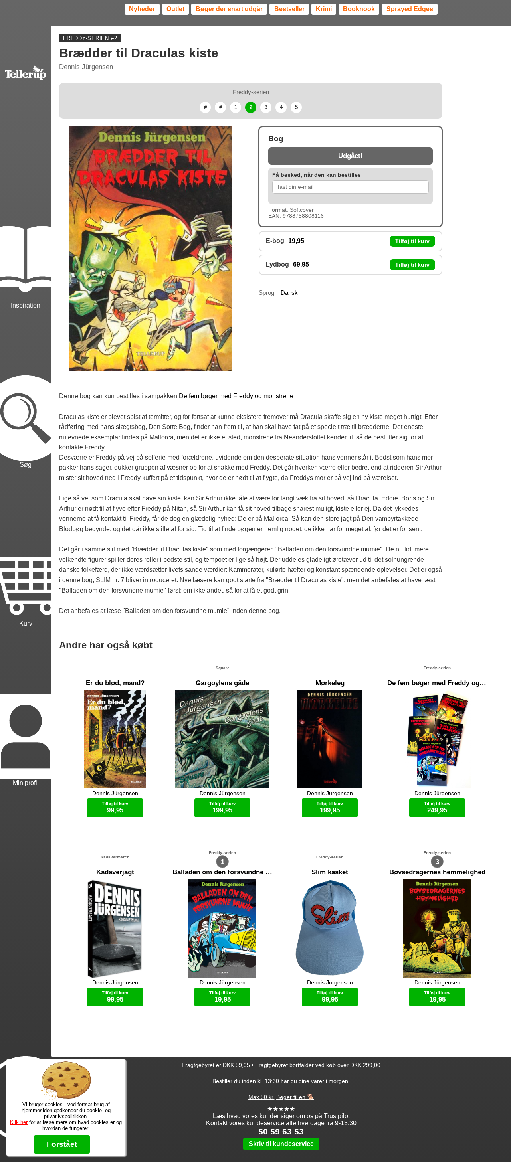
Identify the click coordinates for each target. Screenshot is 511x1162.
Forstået (62, 1144)
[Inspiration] (25, 230)
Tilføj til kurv (412, 241)
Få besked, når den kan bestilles (316, 175)
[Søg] (25, 389)
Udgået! (350, 156)
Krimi (324, 9)
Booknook (359, 9)
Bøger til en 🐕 (295, 1097)
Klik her (19, 1122)
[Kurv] (25, 549)
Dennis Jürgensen (86, 67)
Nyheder (142, 9)
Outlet (175, 9)
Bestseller (289, 9)
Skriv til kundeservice (281, 1143)
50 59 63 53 (281, 1131)
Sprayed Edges (409, 9)
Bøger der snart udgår (229, 9)
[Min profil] (25, 707)
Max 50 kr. (261, 1097)
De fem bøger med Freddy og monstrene (236, 396)
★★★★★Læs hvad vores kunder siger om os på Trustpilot (281, 1112)
